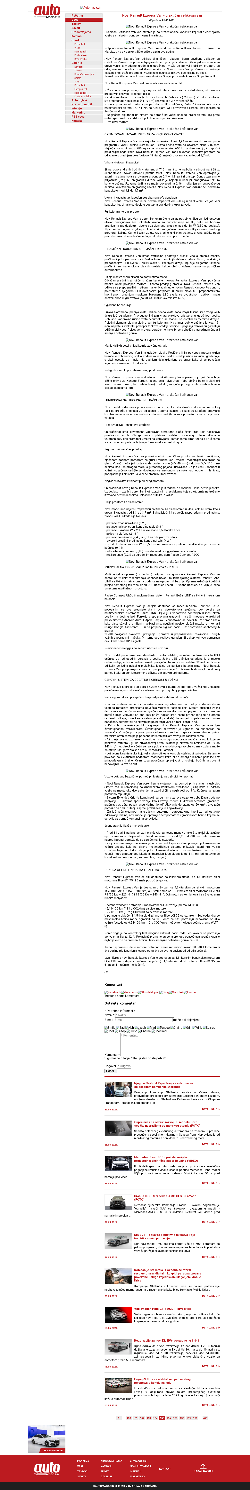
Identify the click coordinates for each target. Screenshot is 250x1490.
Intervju (76, 108)
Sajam (77, 78)
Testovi (76, 24)
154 (155, 1418)
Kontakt (76, 120)
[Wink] (197, 1027)
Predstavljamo (81, 32)
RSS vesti (78, 116)
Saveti (75, 28)
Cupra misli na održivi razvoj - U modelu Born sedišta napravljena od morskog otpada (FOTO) (167, 1123)
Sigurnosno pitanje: (118, 1058)
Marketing (78, 112)
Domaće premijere (84, 74)
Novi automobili (82, 104)
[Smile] (109, 1027)
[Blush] (132, 1031)
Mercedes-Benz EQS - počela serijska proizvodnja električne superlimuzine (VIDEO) (166, 1159)
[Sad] (120, 1027)
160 (195, 1418)
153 (149, 1418)
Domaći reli (80, 51)
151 (135, 1418)
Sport (75, 40)
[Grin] (187, 1027)
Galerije (76, 63)
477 (205, 1418)
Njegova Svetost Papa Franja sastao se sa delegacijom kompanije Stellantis (163, 1085)
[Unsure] (144, 1031)
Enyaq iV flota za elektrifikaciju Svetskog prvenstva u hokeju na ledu (162, 1380)
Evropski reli (80, 89)
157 (175, 1418)
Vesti (75, 19)
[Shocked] (159, 1031)
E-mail (108, 1020)
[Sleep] (120, 1031)
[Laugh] (140, 1027)
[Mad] (151, 1027)
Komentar (112, 1055)
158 (182, 1418)
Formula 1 (79, 44)
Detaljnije (209, 1109)
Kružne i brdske (82, 96)
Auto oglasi (79, 100)
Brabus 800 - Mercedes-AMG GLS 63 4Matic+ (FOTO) (166, 1197)
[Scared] (209, 1027)
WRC (77, 48)
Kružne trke (80, 55)
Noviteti (78, 67)
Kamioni (76, 36)
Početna (77, 15)
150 (129, 1418)
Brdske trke (80, 59)
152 (142, 1418)
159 (189, 1418)
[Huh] (129, 1027)
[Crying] (176, 1027)
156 (169, 1418)
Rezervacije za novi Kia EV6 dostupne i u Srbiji (166, 1340)
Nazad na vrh (203, 1471)
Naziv (109, 1015)
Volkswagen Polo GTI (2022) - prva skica (162, 1309)
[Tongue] (163, 1027)
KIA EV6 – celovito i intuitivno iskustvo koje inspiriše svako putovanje (164, 1236)
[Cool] (109, 1031)
